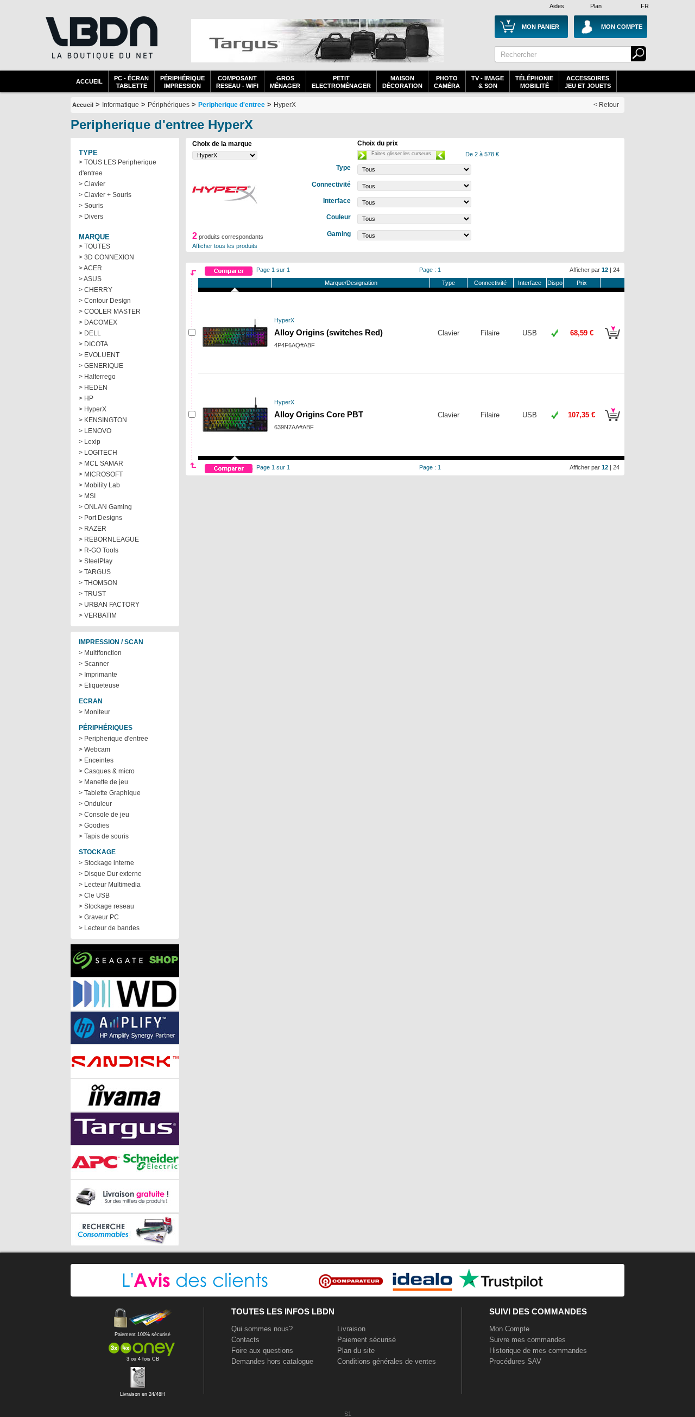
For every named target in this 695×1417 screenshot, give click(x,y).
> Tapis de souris (104, 836)
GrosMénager (285, 82)
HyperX (285, 105)
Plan (596, 6)
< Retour (606, 105)
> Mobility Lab (99, 485)
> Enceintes (96, 760)
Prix (582, 282)
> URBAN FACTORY (109, 604)
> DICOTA (93, 344)
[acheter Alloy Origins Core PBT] (612, 423)
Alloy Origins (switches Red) (328, 332)
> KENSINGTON (103, 420)
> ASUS (90, 279)
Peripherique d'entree (231, 105)
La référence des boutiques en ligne (100, 44)
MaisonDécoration (402, 82)
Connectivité (490, 282)
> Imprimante (98, 674)
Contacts (245, 1340)
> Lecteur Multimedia (110, 884)
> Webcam (94, 749)
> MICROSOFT (101, 474)
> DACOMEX (98, 322)
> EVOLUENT (99, 355)
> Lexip (89, 442)
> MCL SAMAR (101, 463)
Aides (556, 6)
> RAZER (92, 528)
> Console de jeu (104, 814)
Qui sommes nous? (262, 1329)
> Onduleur (95, 804)
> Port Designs (100, 518)
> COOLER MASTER (110, 311)
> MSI (87, 496)
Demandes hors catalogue (272, 1361)
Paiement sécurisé (366, 1340)
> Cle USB (94, 895)
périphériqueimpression (182, 82)
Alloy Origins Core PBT (318, 414)
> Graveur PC (99, 917)
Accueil (89, 81)
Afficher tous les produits (224, 246)
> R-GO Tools (98, 550)
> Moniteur (94, 712)
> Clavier (92, 184)
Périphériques (168, 105)
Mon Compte (509, 1329)
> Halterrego (97, 376)
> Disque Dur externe (110, 874)
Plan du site (356, 1350)
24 (616, 269)
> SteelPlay (95, 561)
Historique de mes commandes (538, 1350)
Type (448, 282)
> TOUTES (94, 246)
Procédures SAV (515, 1361)
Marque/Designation (351, 282)
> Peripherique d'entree (113, 738)
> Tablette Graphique (110, 793)
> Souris (91, 205)
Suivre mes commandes (527, 1340)
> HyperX (92, 409)
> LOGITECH (98, 452)
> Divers (91, 216)
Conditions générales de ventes (386, 1361)
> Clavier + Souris (105, 195)
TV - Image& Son (487, 82)
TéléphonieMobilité (534, 82)
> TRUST (92, 594)
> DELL (90, 333)
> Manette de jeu (103, 782)
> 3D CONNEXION (106, 257)
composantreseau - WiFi (237, 82)
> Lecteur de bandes (109, 928)
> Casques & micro (107, 771)
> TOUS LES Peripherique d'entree (117, 167)
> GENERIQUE (101, 366)
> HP (86, 398)
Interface (529, 282)
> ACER (90, 268)
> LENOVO (95, 431)
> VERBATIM (98, 615)
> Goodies (94, 825)
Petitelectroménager (341, 82)
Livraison (351, 1329)
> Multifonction (100, 653)
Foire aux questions (262, 1350)
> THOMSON (98, 583)
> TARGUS (95, 572)
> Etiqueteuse (99, 685)
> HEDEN (93, 387)
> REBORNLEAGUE (109, 539)
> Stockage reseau (106, 906)
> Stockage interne (106, 863)
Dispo (555, 282)
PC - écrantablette (131, 82)
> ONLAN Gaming (105, 507)
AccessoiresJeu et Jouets (588, 82)
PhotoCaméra (447, 82)
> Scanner (94, 664)
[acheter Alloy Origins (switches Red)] (612, 341)
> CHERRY (95, 290)
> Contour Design (105, 300)
